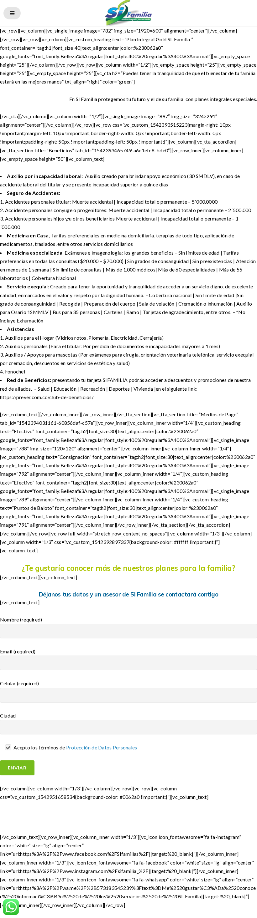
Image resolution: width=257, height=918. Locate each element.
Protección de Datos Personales (101, 747)
